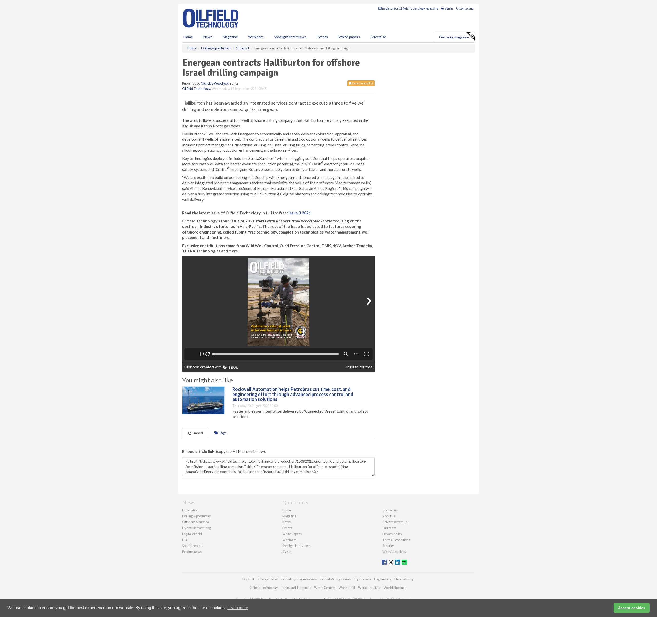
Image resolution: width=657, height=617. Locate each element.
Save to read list (362, 83)
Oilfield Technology (196, 89)
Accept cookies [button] (631, 608)
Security (388, 546)
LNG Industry (404, 579)
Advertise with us (394, 522)
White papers (349, 37)
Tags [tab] (222, 433)
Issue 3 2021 (300, 212)
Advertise (378, 37)
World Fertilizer (369, 587)
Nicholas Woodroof (214, 83)
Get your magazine (454, 37)
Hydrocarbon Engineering (372, 579)
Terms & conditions (396, 540)
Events (322, 37)
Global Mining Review (335, 579)
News (286, 522)
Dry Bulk (248, 579)
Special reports (192, 546)
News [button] (207, 37)
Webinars (256, 37)
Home (188, 37)
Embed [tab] (197, 433)
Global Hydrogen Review (299, 579)
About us (388, 516)
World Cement (324, 587)
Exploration (190, 510)
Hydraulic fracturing (196, 528)
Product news (192, 552)
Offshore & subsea (195, 522)
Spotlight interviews (290, 37)
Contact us (466, 8)
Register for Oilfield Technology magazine (410, 8)
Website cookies (394, 552)
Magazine (230, 37)
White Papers (292, 534)
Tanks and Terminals (296, 587)
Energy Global (268, 579)
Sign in (448, 8)
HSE (185, 540)
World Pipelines (395, 587)
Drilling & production (197, 516)
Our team (389, 528)
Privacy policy (392, 534)
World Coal (347, 587)
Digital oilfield (192, 534)
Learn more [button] (237, 607)
